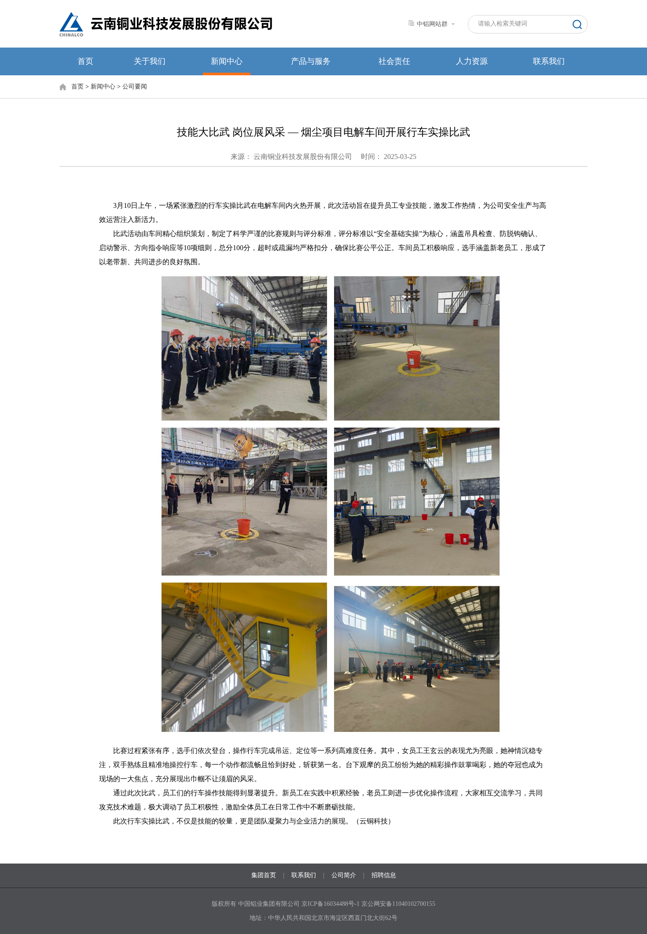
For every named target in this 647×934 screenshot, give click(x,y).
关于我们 (149, 61)
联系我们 (549, 61)
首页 (85, 61)
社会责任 (394, 61)
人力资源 (472, 61)
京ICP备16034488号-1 (331, 904)
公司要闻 (134, 86)
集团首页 (263, 875)
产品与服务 (311, 61)
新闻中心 (227, 61)
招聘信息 (383, 875)
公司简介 (343, 875)
